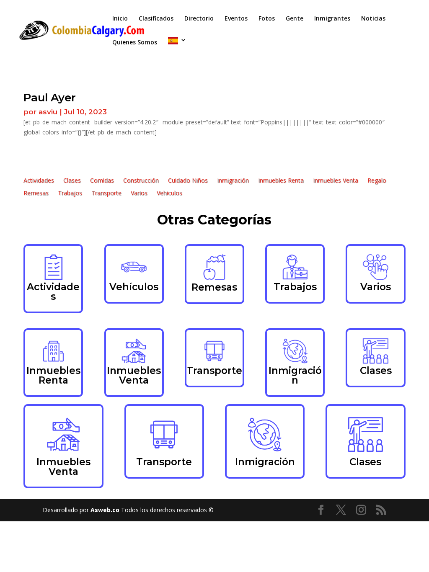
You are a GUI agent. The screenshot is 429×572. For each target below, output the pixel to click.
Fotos (266, 18)
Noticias (373, 18)
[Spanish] (177, 49)
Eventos (236, 18)
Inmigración (233, 181)
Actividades (38, 181)
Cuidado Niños (188, 181)
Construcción (141, 181)
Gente (294, 18)
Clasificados (156, 18)
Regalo (376, 181)
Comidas (102, 181)
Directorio (199, 18)
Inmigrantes (332, 18)
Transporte (106, 193)
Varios (139, 193)
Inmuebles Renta (281, 181)
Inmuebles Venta (335, 181)
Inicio (120, 18)
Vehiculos (169, 193)
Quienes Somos (134, 42)
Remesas (36, 193)
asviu (48, 112)
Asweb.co (105, 510)
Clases (72, 181)
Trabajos (70, 193)
